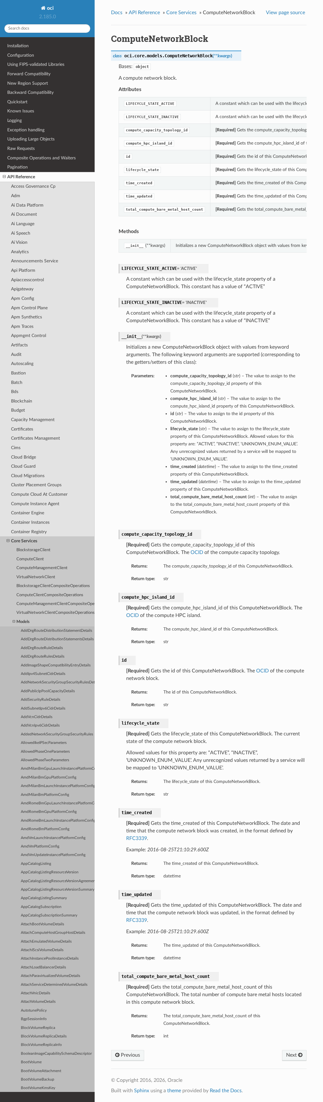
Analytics (20, 251)
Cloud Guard (23, 466)
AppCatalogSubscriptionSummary (49, 915)
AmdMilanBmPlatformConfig (45, 795)
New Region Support (27, 83)
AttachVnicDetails (35, 993)
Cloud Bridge (23, 457)
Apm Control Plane (29, 307)
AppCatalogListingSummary (44, 898)
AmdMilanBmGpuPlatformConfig (48, 777)
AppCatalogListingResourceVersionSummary (57, 889)
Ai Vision (19, 242)
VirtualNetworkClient (35, 577)
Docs (116, 12)
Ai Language (22, 223)
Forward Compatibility (28, 73)
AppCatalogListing (36, 863)
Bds (14, 391)
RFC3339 (136, 838)
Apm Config (22, 298)
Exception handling (25, 130)
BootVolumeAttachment (41, 1071)
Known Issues (20, 111)
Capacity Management (33, 419)
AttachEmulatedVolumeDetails (46, 941)
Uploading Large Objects (31, 139)
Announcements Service (34, 261)
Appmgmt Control (28, 335)
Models (23, 622)
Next (292, 1055)
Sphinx (141, 1090)
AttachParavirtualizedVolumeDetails (50, 976)
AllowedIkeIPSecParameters (44, 743)
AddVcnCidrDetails (36, 717)
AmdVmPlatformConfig (40, 846)
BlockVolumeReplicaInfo (41, 1045)
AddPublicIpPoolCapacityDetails (48, 691)
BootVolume (31, 1062)
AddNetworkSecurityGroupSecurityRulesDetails (58, 682)
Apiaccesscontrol (27, 279)
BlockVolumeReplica (38, 1028)
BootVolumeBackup (37, 1079)
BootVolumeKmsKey (38, 1088)
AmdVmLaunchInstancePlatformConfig (53, 838)
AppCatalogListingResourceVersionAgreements (58, 881)
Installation (18, 45)
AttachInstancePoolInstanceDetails (50, 958)
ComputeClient (30, 559)
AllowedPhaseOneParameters (45, 751)
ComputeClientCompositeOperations (49, 595)
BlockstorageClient (33, 550)
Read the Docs (226, 1090)
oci (50, 8)
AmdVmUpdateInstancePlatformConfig (53, 855)
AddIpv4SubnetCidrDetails (43, 674)
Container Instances (30, 522)
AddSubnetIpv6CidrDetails (43, 708)
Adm (15, 195)
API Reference (21, 176)
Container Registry (29, 531)
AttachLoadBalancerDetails (43, 967)
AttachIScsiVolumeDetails (42, 950)
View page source (285, 12)
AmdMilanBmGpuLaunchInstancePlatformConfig (58, 768)
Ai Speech (20, 233)
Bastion (18, 373)
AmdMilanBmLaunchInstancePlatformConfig (58, 786)
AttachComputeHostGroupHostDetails (53, 932)
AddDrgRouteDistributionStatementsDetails (57, 639)
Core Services (24, 541)
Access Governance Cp (33, 186)
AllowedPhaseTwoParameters (45, 760)
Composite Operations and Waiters (41, 158)
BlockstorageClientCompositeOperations (53, 586)
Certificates (22, 429)
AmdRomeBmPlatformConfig (45, 829)
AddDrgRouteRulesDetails (42, 656)
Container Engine (27, 513)
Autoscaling (22, 363)
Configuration (20, 55)
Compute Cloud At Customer (39, 494)
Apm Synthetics (26, 317)
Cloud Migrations (27, 475)
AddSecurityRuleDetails (40, 699)
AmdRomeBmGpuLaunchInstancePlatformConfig (58, 803)
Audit (16, 354)
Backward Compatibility (30, 92)
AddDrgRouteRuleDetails (42, 648)
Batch (16, 382)
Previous (130, 1055)
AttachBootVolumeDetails (42, 924)
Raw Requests (21, 148)
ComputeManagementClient (42, 568)
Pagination (17, 167)
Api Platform (23, 270)
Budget (18, 410)
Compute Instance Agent (35, 503)
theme (174, 1090)
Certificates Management (35, 438)
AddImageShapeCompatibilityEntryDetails (56, 665)
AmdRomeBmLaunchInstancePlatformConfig (58, 820)
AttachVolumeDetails (38, 1001)
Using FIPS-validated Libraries (35, 64)
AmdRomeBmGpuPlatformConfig (49, 812)
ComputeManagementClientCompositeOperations (55, 604)
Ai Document (24, 214)
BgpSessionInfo (34, 1019)
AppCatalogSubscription (41, 907)
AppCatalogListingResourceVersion (50, 872)
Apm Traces (22, 326)
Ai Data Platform (27, 205)
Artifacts (19, 345)
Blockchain (21, 401)
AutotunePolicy (34, 1010)
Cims (16, 447)
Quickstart (17, 102)
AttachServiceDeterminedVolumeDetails (54, 984)
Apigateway (22, 289)
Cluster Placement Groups (36, 484)
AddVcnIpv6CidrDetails (40, 725)
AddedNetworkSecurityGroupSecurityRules (57, 734)
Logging (14, 120)
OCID (197, 552)
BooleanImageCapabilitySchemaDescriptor (56, 1053)
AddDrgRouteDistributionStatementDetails (56, 630)
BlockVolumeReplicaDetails (44, 1036)
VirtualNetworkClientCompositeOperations (55, 613)
